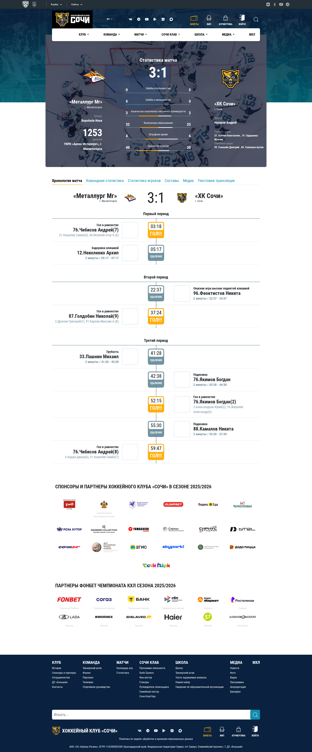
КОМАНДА (91, 662)
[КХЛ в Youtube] (281, 4)
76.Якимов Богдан (211, 379)
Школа (179, 668)
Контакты (57, 686)
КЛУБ (56, 662)
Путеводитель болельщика (154, 686)
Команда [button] (110, 34)
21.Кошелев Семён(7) (104, 457)
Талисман (88, 682)
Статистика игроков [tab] (144, 180)
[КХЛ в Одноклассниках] (274, 4)
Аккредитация (238, 686)
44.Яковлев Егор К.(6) (104, 235)
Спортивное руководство (96, 686)
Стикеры (144, 682)
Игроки (87, 672)
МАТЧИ (123, 662)
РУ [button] (108, 19)
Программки (237, 682)
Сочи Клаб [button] (169, 34)
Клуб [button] (82, 34)
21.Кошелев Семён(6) (73, 235)
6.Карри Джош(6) (76, 457)
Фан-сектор (145, 677)
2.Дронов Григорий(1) (69, 321)
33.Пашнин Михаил (99, 356)
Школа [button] (200, 34)
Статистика (123, 672)
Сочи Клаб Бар (147, 696)
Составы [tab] (172, 180)
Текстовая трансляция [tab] (216, 180)
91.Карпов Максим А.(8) (102, 321)
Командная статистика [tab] (105, 180)
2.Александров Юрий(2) (209, 407)
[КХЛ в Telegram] (287, 4)
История (56, 668)
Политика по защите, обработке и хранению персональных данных (156, 738)
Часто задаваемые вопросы (191, 677)
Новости (234, 668)
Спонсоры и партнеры (64, 672)
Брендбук (235, 691)
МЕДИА (236, 662)
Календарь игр (125, 668)
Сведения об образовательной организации (200, 686)
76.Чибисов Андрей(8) (96, 452)
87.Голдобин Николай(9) (94, 316)
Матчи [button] (139, 34)
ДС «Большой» (60, 682)
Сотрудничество (61, 677)
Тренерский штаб (92, 668)
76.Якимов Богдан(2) (214, 402)
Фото (233, 672)
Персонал (88, 677)
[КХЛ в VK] (268, 4)
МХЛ (252, 34)
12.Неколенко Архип (98, 253)
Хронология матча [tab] (67, 180)
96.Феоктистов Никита (216, 293)
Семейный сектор (149, 691)
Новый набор (183, 682)
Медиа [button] (227, 34)
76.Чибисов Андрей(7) (96, 230)
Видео (233, 677)
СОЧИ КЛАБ (149, 662)
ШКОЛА (182, 662)
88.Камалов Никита (213, 429)
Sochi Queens (146, 672)
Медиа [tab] (188, 180)
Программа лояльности (152, 668)
